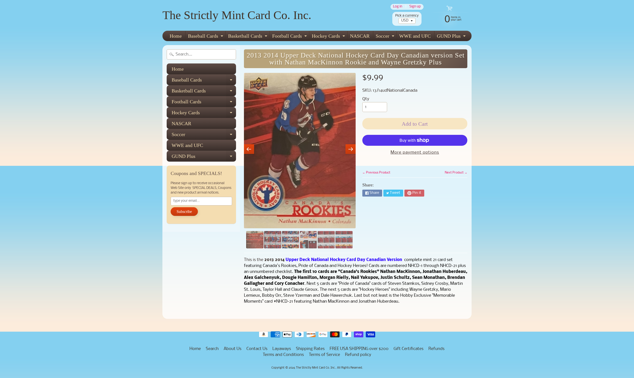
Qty (365, 99)
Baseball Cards (206, 37)
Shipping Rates (310, 349)
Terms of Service (324, 354)
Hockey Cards (329, 37)
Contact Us (256, 349)
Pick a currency (407, 16)
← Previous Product (376, 172)
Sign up (415, 6)
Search (212, 349)
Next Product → (456, 172)
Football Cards (290, 37)
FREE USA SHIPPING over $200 (359, 349)
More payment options (415, 152)
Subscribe (184, 211)
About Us (232, 349)
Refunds (436, 349)
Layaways (281, 349)
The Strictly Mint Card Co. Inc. (236, 15)
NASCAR (360, 36)
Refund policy (358, 354)
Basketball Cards (248, 37)
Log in (397, 6)
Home (176, 36)
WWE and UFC (415, 36)
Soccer (386, 37)
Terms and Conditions (283, 354)
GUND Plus (452, 37)
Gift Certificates (408, 349)
